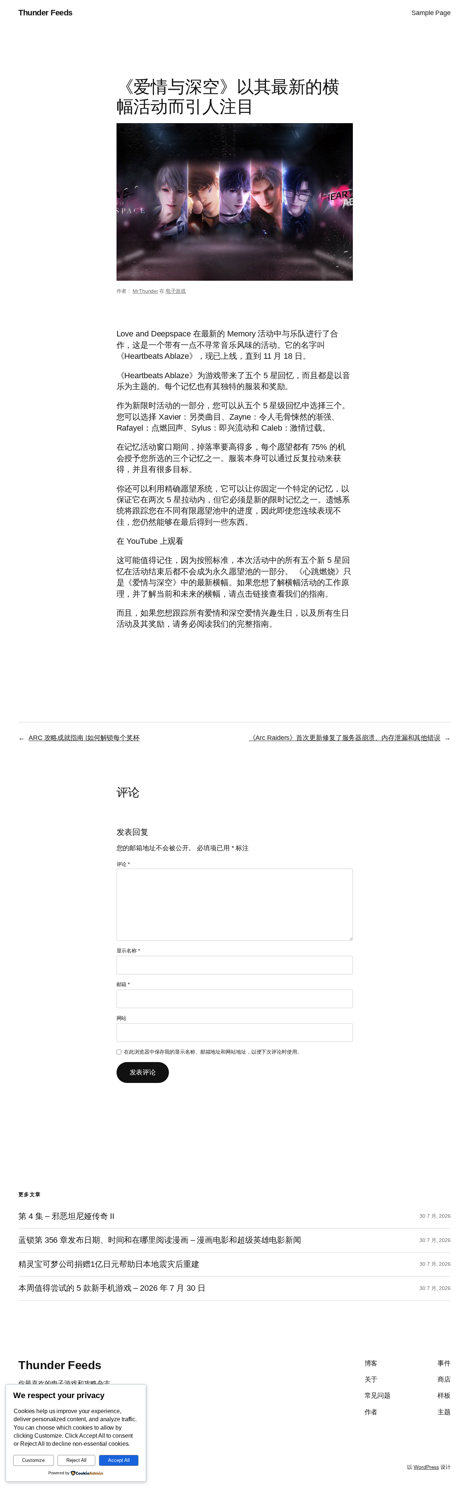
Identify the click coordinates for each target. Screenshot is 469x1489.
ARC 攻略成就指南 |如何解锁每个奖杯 (84, 737)
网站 (122, 1018)
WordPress (426, 1467)
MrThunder (145, 291)
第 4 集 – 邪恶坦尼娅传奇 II (66, 1216)
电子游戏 (176, 291)
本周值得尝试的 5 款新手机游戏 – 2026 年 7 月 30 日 (112, 1288)
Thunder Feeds (45, 12)
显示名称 (128, 951)
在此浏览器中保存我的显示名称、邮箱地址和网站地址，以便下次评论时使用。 (213, 1052)
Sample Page (431, 12)
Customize (33, 1460)
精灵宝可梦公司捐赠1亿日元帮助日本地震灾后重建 (108, 1264)
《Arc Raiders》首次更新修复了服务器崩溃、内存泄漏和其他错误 (345, 737)
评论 (123, 864)
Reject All (76, 1460)
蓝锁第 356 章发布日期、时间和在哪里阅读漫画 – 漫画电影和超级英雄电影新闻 (159, 1240)
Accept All (119, 1460)
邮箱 (123, 984)
